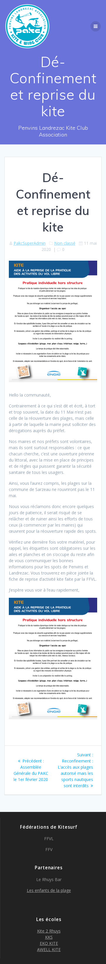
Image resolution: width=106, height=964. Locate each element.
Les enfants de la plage (49, 890)
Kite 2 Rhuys (49, 931)
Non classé (64, 243)
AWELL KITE (49, 949)
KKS (49, 937)
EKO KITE (49, 943)
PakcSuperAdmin (30, 243)
